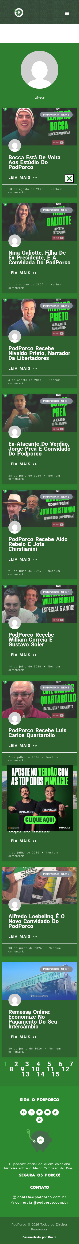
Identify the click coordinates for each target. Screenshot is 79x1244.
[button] (69, 178)
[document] (39, 622)
